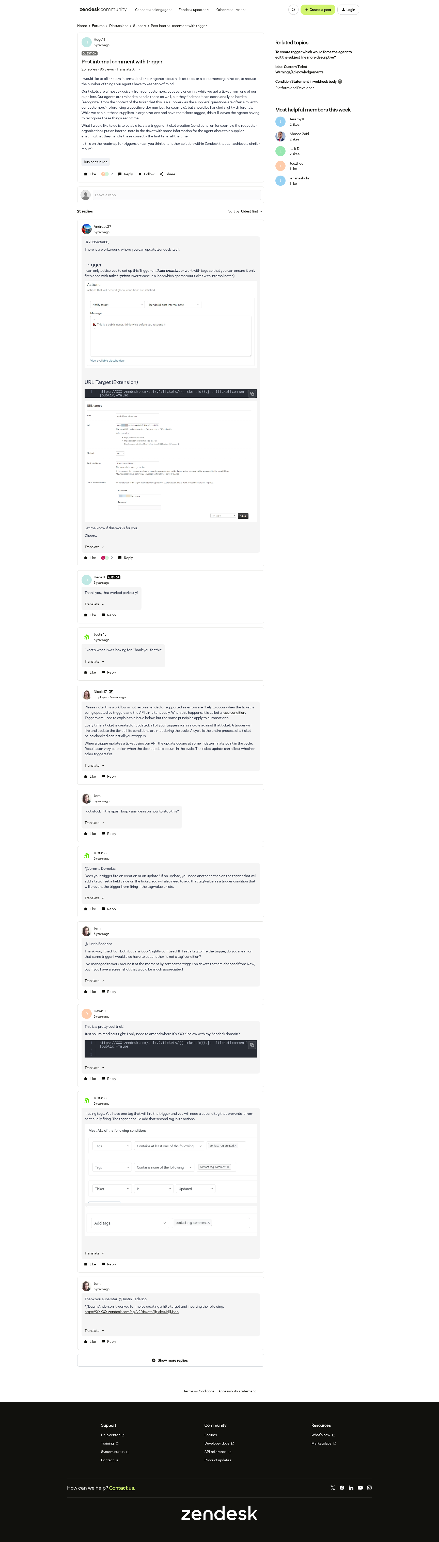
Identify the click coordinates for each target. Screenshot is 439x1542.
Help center (110, 1435)
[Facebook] (341, 1487)
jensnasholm (300, 178)
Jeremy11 (297, 119)
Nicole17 (100, 691)
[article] (171, 393)
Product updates (218, 1460)
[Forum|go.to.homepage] (103, 10)
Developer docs (217, 1443)
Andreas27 (102, 226)
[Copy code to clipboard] (252, 394)
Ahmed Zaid (299, 134)
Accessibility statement (237, 1391)
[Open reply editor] (170, 195)
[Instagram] (369, 1487)
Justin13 (100, 634)
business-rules (95, 162)
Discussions (118, 25)
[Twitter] (332, 1487)
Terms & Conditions (198, 1391)
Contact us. (122, 1487)
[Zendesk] (219, 1519)
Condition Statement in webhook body (306, 81)
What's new (321, 1435)
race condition (234, 712)
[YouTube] (360, 1487)
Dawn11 (100, 1011)
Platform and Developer (294, 87)
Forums (98, 25)
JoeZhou (296, 163)
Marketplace (321, 1443)
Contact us (109, 1460)
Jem (97, 795)
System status (113, 1451)
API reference (216, 1451)
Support (139, 25)
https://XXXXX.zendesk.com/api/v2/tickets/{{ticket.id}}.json (132, 1311)
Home (82, 25)
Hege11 (99, 39)
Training (108, 1443)
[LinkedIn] (351, 1487)
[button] (318, 10)
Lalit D (295, 148)
